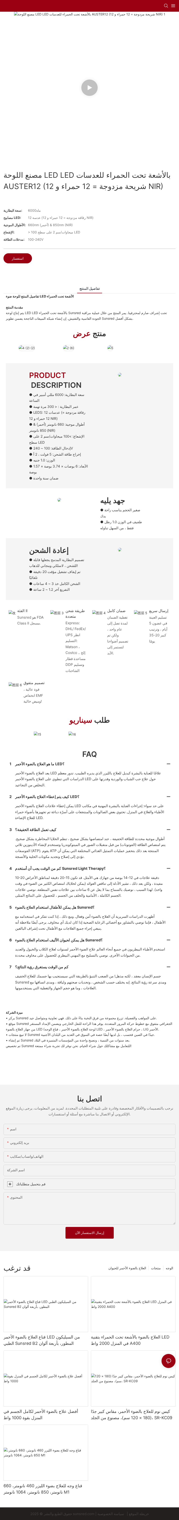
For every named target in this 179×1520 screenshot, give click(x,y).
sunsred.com (83, 1514)
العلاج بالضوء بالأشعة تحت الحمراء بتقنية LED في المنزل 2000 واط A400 (130, 1340)
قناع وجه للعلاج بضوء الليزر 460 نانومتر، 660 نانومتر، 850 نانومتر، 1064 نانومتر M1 (42, 1489)
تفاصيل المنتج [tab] (89, 288)
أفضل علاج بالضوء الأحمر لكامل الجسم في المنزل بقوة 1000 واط (40, 1414)
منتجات (156, 1268)
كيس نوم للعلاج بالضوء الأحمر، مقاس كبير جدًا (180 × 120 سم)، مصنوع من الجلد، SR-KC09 (131, 1414)
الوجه (169, 1268)
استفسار (18, 258)
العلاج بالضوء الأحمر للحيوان (127, 1268)
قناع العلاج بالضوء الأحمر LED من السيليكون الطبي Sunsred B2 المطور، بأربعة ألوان (41, 1340)
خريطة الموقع (139, 1514)
